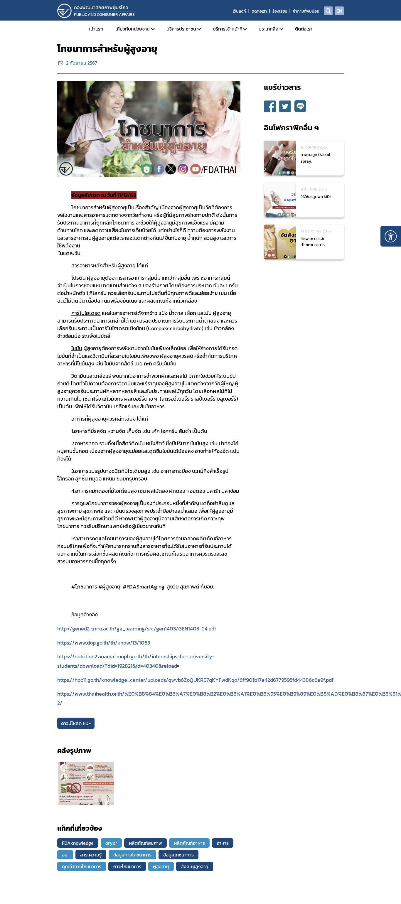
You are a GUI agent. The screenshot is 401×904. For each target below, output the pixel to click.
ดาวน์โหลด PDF (76, 723)
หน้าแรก (95, 28)
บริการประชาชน (181, 28)
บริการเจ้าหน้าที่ (227, 28)
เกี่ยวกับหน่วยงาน (132, 28)
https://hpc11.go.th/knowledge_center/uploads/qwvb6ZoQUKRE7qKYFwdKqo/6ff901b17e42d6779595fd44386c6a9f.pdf (195, 680)
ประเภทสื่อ (268, 28)
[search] (328, 10)
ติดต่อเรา (259, 11)
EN (339, 10)
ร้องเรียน (279, 11)
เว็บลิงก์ (239, 11)
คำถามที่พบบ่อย (306, 11)
